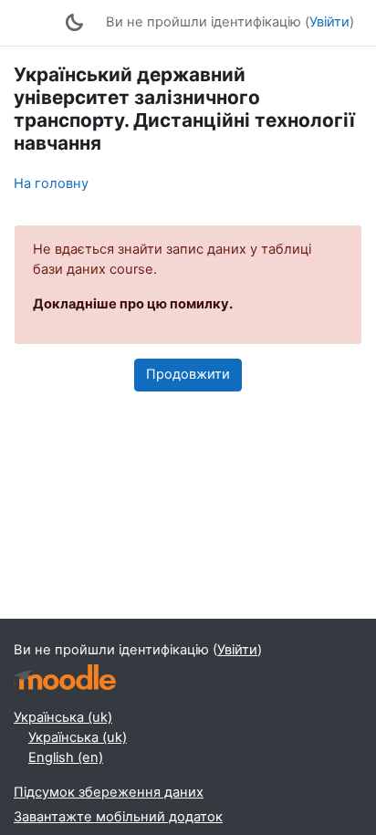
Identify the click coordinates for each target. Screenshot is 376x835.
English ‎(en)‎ (65, 757)
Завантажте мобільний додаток (118, 817)
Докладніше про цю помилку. (133, 304)
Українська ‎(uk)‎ (63, 717)
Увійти (329, 22)
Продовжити (188, 374)
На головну (51, 183)
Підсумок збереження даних (109, 792)
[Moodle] (65, 677)
